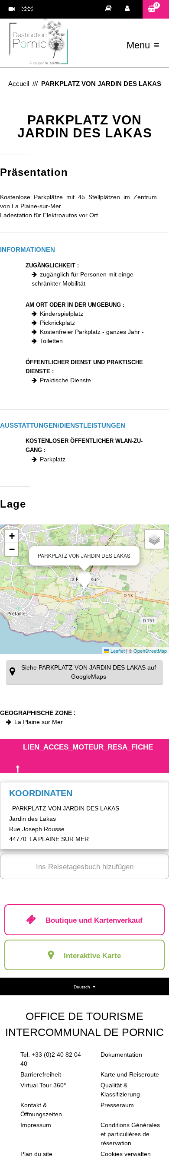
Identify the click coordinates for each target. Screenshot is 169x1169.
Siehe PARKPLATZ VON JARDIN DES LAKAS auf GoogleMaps (88, 672)
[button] (156, 9)
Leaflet (117, 650)
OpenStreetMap (150, 650)
